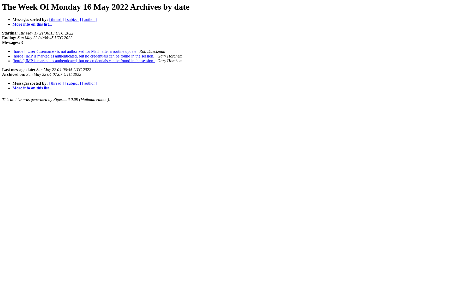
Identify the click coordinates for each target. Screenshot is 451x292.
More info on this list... (32, 24)
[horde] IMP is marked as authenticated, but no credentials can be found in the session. (84, 56)
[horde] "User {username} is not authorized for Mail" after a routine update (75, 51)
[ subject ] (73, 19)
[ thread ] (56, 19)
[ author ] (89, 19)
